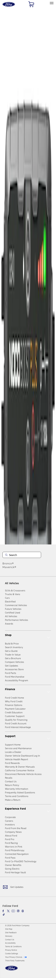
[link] (8, 929)
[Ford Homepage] (11, 970)
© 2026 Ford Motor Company (17, 925)
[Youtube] (13, 911)
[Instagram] (18, 911)
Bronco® (8, 563)
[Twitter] (8, 911)
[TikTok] (3, 914)
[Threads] (22, 911)
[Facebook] (3, 911)
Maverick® (9, 567)
